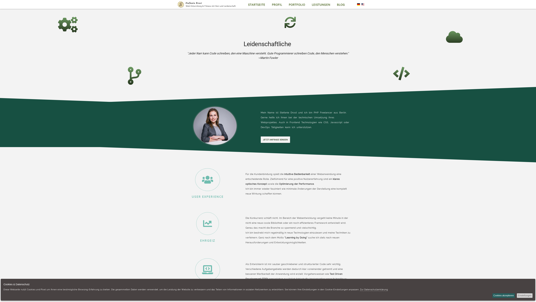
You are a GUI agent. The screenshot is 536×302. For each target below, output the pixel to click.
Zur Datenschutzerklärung (374, 289)
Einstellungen (525, 295)
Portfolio (297, 4)
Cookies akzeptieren (503, 295)
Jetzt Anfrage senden (275, 140)
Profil (277, 4)
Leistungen (321, 4)
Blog (341, 4)
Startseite (256, 4)
